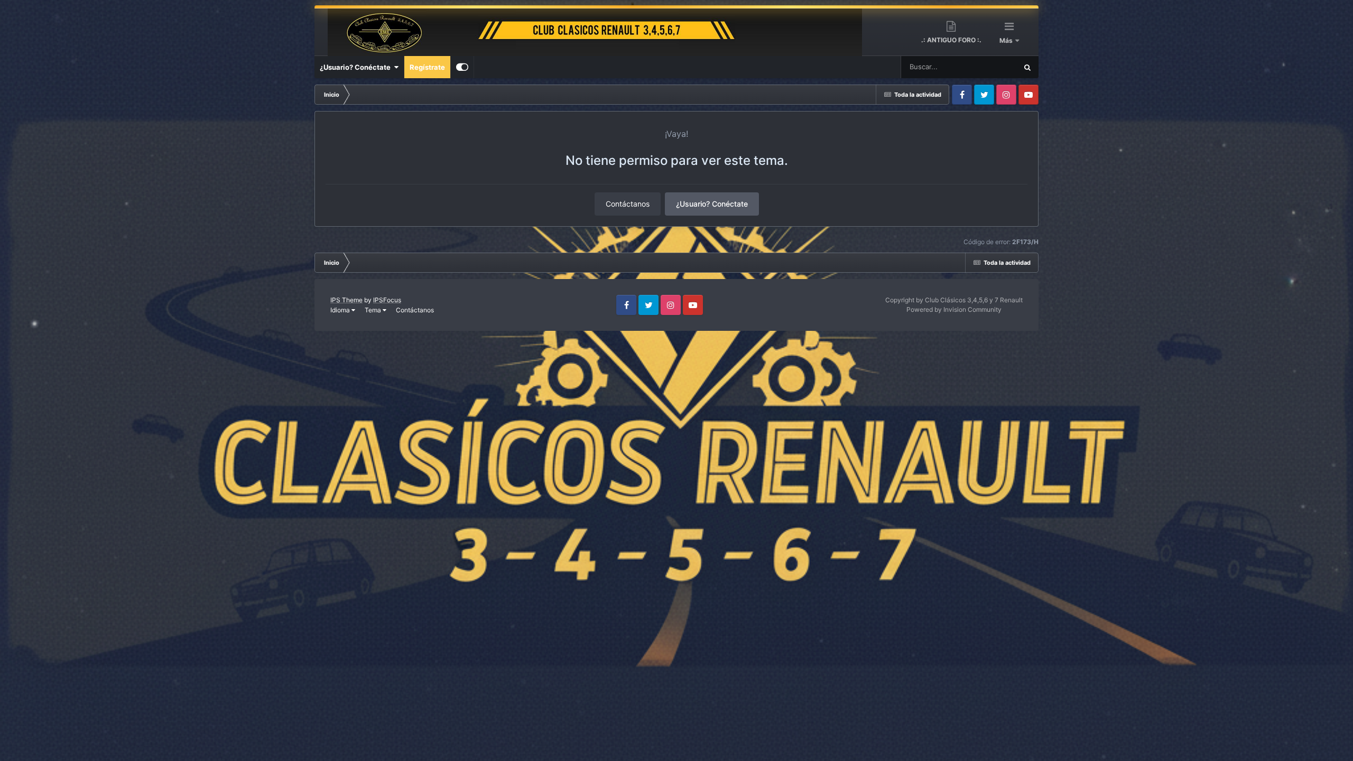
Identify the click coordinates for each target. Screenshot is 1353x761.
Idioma (340, 310)
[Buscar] (1027, 67)
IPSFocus (387, 300)
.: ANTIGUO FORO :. (951, 40)
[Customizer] (462, 67)
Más (1006, 40)
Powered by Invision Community (954, 309)
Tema (374, 310)
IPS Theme (346, 300)
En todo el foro (981, 67)
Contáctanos (628, 203)
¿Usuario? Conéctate (357, 67)
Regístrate (427, 67)
